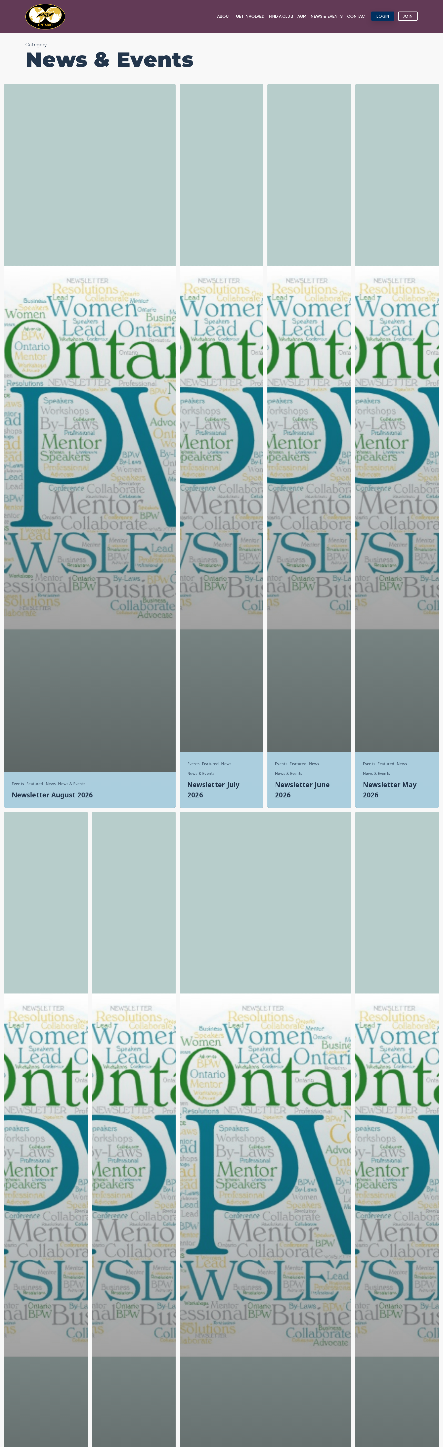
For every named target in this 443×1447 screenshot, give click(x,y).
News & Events (71, 784)
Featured (34, 784)
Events (18, 784)
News (51, 784)
